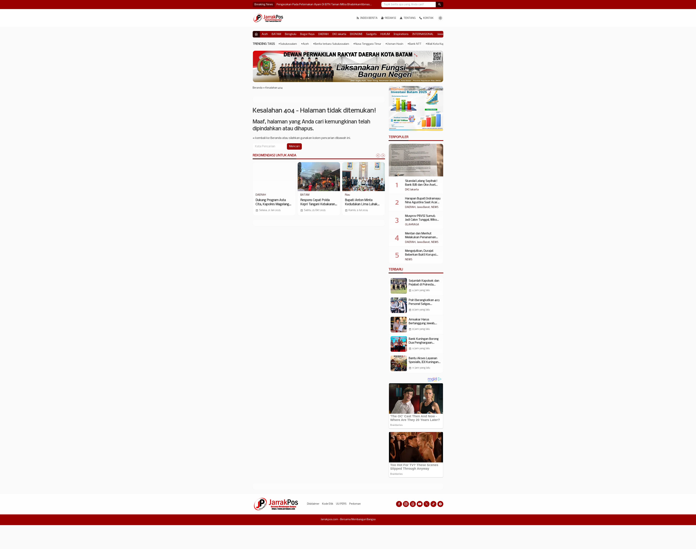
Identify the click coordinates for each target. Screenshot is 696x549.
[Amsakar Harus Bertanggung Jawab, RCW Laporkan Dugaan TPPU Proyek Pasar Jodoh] (399, 324)
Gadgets (371, 34)
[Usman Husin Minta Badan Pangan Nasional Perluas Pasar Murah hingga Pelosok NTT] (319, 176)
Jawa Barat (423, 207)
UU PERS (341, 504)
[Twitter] (427, 504)
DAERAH (323, 34)
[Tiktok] (433, 504)
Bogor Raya (307, 34)
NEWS (434, 207)
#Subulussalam (287, 44)
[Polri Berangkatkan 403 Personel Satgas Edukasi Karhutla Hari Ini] (399, 305)
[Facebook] (399, 504)
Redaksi (390, 18)
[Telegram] (440, 504)
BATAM (276, 34)
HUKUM (385, 34)
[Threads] (413, 504)
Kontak (428, 18)
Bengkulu (290, 34)
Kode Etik (327, 504)
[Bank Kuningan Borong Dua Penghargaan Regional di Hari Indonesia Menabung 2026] (399, 344)
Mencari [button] (294, 146)
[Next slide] (383, 156)
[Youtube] (420, 504)
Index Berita (369, 18)
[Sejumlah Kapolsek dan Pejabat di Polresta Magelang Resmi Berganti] (399, 286)
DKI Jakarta (339, 34)
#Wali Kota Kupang (437, 44)
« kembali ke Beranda (267, 138)
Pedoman (355, 504)
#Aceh (305, 44)
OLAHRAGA (412, 225)
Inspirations (401, 34)
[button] (439, 4)
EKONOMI (356, 34)
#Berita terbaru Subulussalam (331, 44)
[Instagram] (406, 504)
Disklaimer (313, 504)
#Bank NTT (414, 44)
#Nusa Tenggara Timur (367, 44)
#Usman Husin (394, 44)
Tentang (410, 18)
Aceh (265, 34)
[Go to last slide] (378, 156)
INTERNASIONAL (423, 34)
